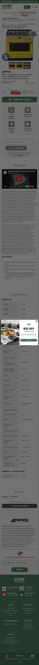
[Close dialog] (36, 321)
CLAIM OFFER (29, 340)
